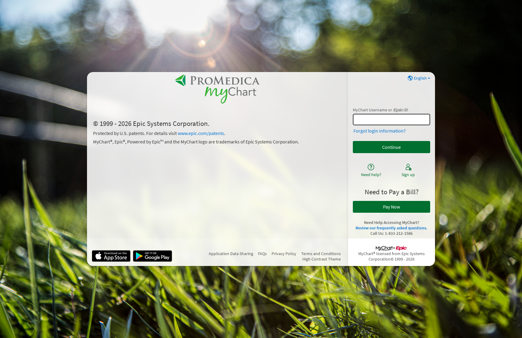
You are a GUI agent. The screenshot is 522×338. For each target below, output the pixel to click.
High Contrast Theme (321, 259)
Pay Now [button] (391, 207)
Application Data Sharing (231, 253)
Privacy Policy (284, 253)
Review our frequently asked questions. (391, 228)
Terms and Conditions (321, 253)
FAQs (262, 253)
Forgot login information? (379, 131)
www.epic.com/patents (201, 133)
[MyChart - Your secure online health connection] (217, 88)
